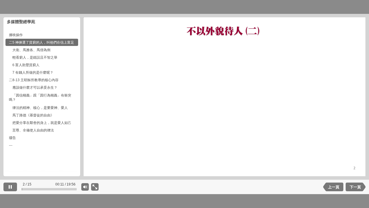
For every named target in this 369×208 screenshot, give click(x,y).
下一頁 (355, 187)
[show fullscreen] (95, 187)
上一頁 (333, 187)
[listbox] (41, 101)
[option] (41, 35)
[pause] (10, 187)
